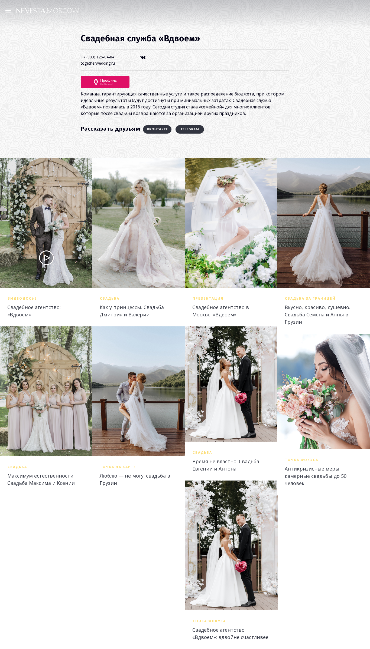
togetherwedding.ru (98, 63)
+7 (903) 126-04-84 (97, 56)
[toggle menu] (9, 10)
